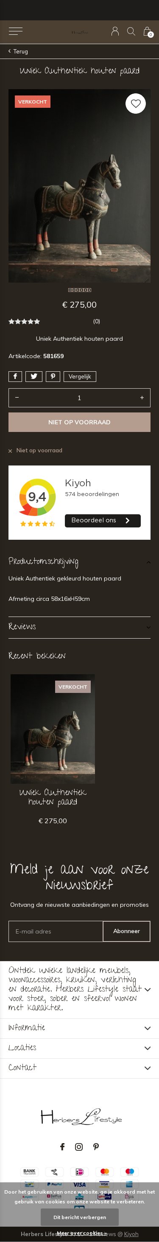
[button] (15, 31)
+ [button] (142, 397)
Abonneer (126, 931)
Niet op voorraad (79, 422)
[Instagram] (79, 1147)
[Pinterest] (96, 1147)
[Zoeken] (131, 31)
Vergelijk (80, 376)
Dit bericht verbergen (79, 1217)
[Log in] (115, 31)
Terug (21, 51)
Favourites (136, 103)
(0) (96, 321)
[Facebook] (62, 1147)
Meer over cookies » (82, 1233)
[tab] (79, 562)
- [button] (16, 397)
